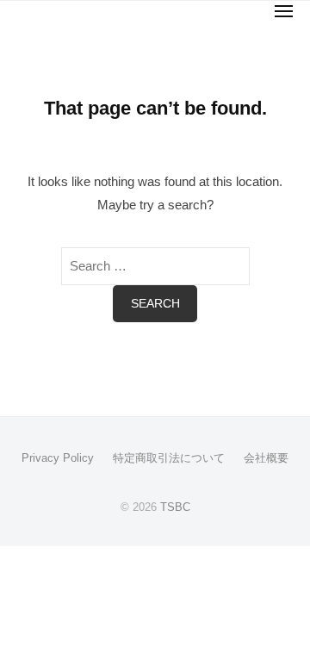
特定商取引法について (169, 457)
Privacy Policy (58, 457)
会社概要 (266, 457)
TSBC (175, 507)
